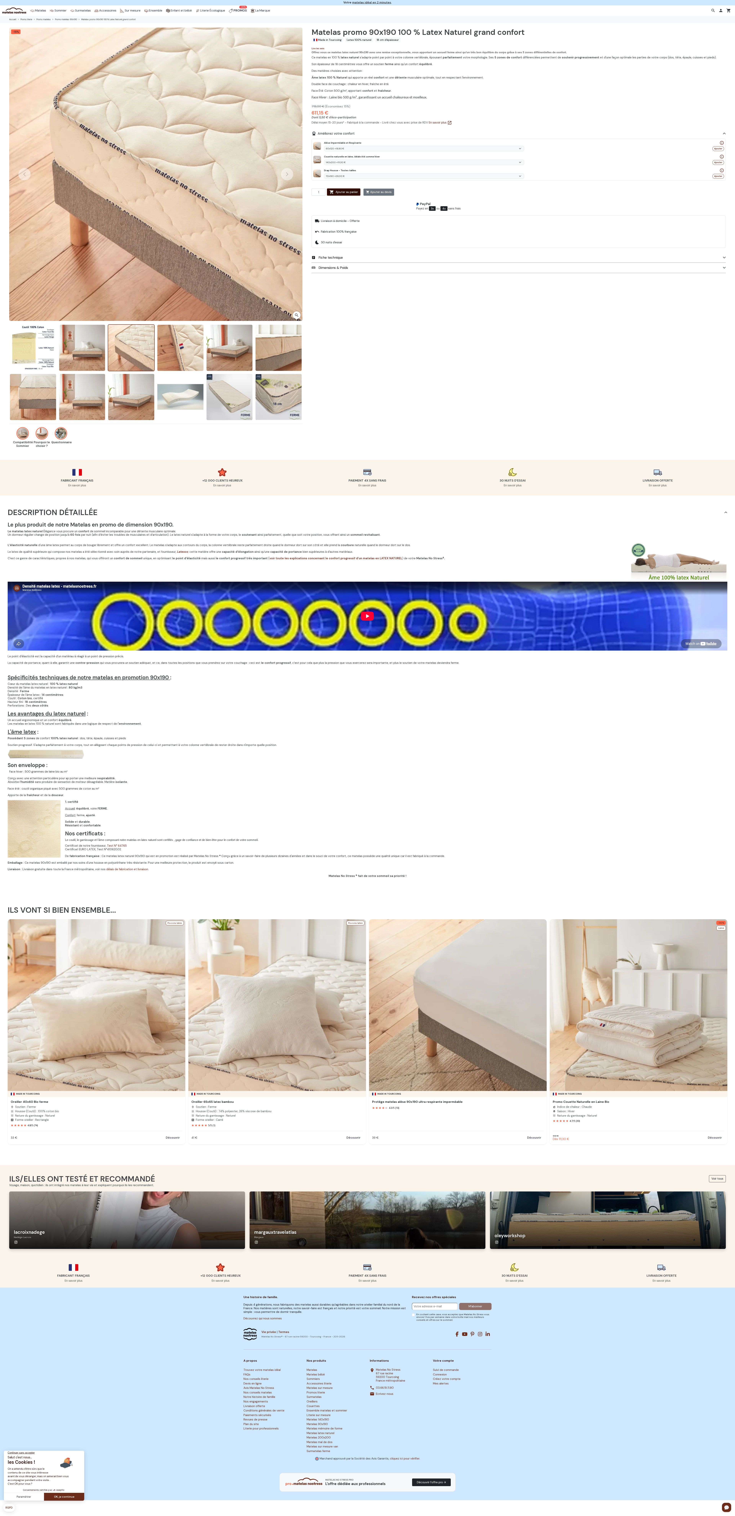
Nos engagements (255, 1401)
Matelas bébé (316, 1374)
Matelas (312, 1370)
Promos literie (316, 1392)
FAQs (246, 1374)
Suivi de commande (446, 1370)
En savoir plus (440, 122)
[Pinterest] (472, 1334)
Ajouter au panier (343, 192)
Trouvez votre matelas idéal (262, 1370)
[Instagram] (480, 1334)
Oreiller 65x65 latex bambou (212, 1102)
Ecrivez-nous (384, 1394)
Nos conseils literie (256, 1379)
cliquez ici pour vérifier (404, 1458)
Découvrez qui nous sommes (262, 1318)
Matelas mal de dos (319, 1442)
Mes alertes (441, 1383)
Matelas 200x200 (319, 1438)
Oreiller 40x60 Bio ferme (29, 1102)
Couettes (313, 1406)
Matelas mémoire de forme (324, 1428)
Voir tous (717, 1179)
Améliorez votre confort (333, 133)
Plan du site (251, 1424)
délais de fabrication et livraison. (127, 869)
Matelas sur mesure (320, 1388)
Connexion (440, 1374)
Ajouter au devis (379, 192)
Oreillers (312, 1401)
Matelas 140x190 (318, 1419)
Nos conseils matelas (257, 1392)
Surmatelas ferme (318, 1451)
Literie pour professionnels (261, 1428)
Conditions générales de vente (263, 1410)
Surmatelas (314, 1397)
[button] (713, 10)
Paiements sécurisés (257, 1415)
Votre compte (443, 1361)
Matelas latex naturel (320, 1433)
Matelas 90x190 (317, 1424)
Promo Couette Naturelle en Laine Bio (581, 1102)
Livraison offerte (254, 1406)
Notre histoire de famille (259, 1397)
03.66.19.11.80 (385, 1388)
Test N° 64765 (117, 846)
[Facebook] (457, 1334)
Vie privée (268, 1332)
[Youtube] (465, 1334)
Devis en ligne (252, 1383)
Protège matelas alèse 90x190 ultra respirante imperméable (417, 1102)
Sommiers (313, 1379)
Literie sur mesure (319, 1415)
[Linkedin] (488, 1334)
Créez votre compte (447, 1379)
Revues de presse (255, 1419)
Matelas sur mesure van (322, 1447)
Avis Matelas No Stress (258, 1388)
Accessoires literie (319, 1383)
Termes (283, 1332)
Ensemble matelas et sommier (327, 1410)
